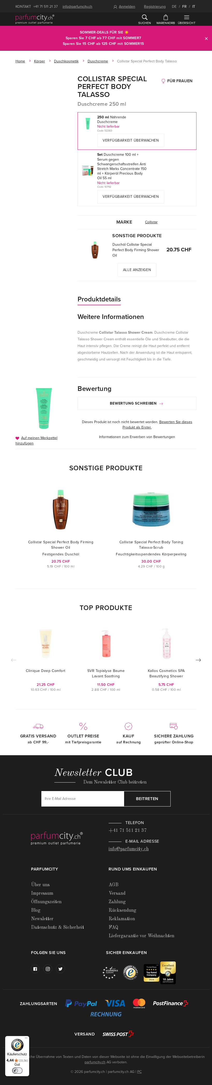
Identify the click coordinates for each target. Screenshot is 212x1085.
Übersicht (186, 23)
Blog (35, 910)
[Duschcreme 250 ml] (44, 408)
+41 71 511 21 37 (45, 6)
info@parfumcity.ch (77, 6)
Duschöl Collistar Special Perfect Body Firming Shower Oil (135, 250)
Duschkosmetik (66, 61)
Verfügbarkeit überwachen (131, 140)
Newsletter (42, 919)
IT (193, 6)
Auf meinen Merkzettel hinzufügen (36, 441)
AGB (113, 885)
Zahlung (117, 902)
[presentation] (198, 661)
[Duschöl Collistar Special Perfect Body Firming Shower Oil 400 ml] (95, 250)
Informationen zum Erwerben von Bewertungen (137, 437)
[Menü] (26, 1039)
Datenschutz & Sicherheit (57, 927)
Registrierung (155, 6)
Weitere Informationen (111, 317)
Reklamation (122, 919)
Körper (39, 61)
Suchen (144, 23)
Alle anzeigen (137, 270)
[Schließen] (206, 38)
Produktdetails (99, 299)
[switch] (17, 1070)
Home (20, 61)
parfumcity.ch (95, 1062)
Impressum (42, 893)
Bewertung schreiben (134, 403)
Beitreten (147, 798)
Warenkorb (165, 23)
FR (184, 6)
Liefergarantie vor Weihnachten (141, 936)
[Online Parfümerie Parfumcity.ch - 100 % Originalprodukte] (35, 19)
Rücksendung (122, 910)
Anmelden (127, 6)
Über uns (40, 885)
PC (139, 1072)
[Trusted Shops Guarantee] (133, 972)
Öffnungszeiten (46, 902)
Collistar (151, 222)
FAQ (113, 927)
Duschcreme (98, 61)
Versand (117, 893)
